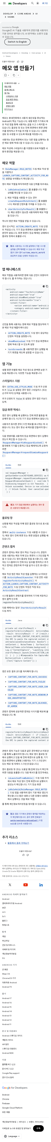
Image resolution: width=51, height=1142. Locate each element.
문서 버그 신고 (8, 1069)
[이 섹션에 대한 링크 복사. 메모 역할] (17, 163)
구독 (38, 1128)
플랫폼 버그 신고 (8, 1064)
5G (3, 958)
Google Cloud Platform (12, 1108)
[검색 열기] (32, 3)
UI (36, 13)
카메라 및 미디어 (8, 949)
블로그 (4, 921)
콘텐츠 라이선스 (42, 866)
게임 (4, 936)
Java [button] (20, 620)
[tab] (8, 465)
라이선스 (22, 1122)
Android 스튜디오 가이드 (12, 1035)
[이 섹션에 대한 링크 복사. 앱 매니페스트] (23, 269)
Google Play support (10, 1073)
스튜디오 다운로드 (9, 1048)
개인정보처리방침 (9, 954)
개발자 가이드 (7, 1040)
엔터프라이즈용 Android (12, 903)
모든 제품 (6, 1112)
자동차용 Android (9, 982)
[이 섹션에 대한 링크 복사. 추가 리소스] (20, 837)
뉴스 (4, 916)
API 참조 (5, 1044)
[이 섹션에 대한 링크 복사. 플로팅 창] (15, 518)
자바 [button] (19, 465)
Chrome (5, 1099)
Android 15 (7, 1007)
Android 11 (6, 1024)
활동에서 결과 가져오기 (18, 843)
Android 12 (7, 1020)
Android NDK (7, 1053)
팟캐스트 (5, 925)
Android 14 (7, 1011)
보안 (4, 907)
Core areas (24, 13)
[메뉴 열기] (4, 3)
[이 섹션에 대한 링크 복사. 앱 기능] (14, 364)
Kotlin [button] (8, 465)
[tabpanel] (25, 482)
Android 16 (7, 1002)
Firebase (6, 1103)
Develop (8, 13)
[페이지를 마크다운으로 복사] (14, 75)
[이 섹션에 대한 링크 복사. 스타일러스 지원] (22, 381)
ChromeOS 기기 (9, 978)
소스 (4, 912)
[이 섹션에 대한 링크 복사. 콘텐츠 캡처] (17, 547)
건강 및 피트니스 (8, 945)
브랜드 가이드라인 (36, 1122)
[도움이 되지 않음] (22, 62)
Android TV (7, 987)
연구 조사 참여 (8, 1077)
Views (11, 17)
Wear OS (6, 974)
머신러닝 (5, 941)
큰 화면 (5, 969)
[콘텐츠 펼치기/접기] (18, 83)
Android (5, 899)
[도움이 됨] (18, 62)
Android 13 (6, 1015)
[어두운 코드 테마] (43, 286)
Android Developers (10, 53)
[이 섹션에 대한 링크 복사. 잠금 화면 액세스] (23, 410)
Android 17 (7, 998)
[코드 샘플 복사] (47, 286)
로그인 (45, 3)
